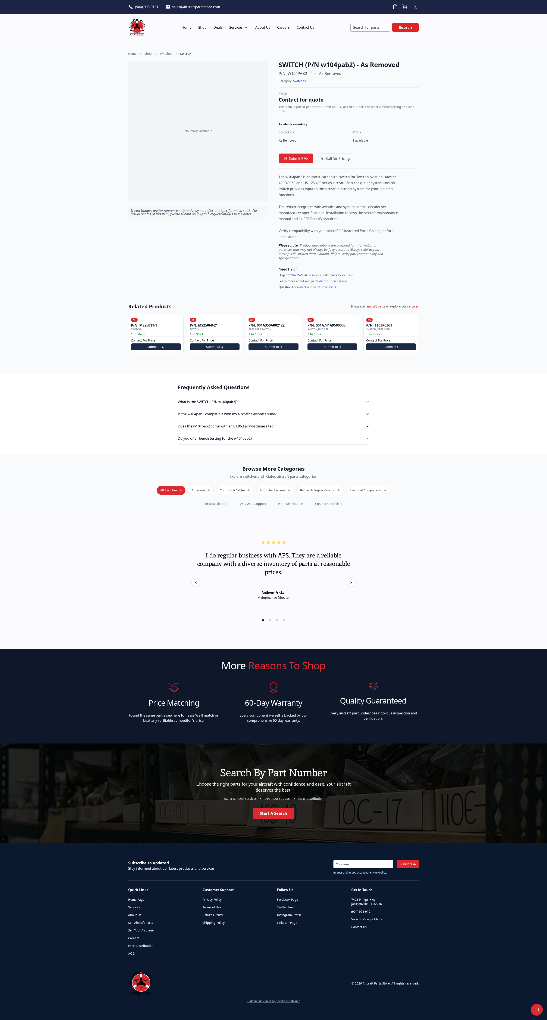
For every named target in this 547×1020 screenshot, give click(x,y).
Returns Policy (213, 915)
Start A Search (273, 813)
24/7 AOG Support (253, 504)
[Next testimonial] (351, 582)
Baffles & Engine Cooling (317, 490)
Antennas (198, 490)
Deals (217, 27)
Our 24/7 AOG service (306, 275)
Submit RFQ (298, 158)
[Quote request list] (395, 7)
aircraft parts (375, 306)
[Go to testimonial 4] (284, 620)
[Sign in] (415, 7)
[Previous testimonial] (195, 582)
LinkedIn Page (287, 923)
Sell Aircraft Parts (140, 923)
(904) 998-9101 (146, 6)
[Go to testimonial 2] (270, 620)
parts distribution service (329, 281)
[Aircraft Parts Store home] (136, 27)
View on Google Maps (366, 919)
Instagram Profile (289, 915)
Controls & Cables (232, 490)
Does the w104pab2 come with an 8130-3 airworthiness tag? (226, 426)
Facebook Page (287, 899)
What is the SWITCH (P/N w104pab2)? (208, 401)
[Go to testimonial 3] (277, 620)
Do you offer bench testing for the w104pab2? (215, 438)
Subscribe (408, 864)
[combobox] (370, 27)
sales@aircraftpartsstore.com (196, 6)
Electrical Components (366, 490)
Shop (202, 27)
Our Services (247, 799)
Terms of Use (212, 907)
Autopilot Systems (272, 490)
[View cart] (405, 7)
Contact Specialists (328, 504)
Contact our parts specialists (315, 287)
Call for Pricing (338, 158)
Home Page (136, 899)
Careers (283, 27)
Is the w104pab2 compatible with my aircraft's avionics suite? (227, 414)
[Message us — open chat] (537, 1010)
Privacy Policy (212, 899)
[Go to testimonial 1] (263, 620)
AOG (131, 953)
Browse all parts (216, 504)
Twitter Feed (286, 907)
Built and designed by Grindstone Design (273, 1001)
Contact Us (305, 27)
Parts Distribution (290, 504)
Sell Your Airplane (141, 930)
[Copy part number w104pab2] (310, 73)
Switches (166, 54)
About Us (262, 27)
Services (236, 27)
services (413, 306)
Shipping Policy (214, 923)
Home (186, 27)
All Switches (168, 490)
